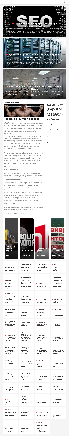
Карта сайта (63, 438)
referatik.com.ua (8, 2)
